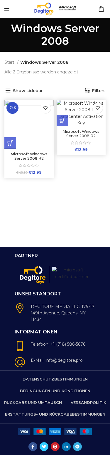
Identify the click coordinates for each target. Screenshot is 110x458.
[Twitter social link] (44, 446)
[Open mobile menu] (6, 9)
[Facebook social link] (32, 446)
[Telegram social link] (77, 446)
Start (10, 62)
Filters (99, 90)
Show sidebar (28, 90)
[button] (10, 143)
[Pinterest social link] (55, 446)
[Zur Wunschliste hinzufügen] (45, 108)
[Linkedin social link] (66, 446)
